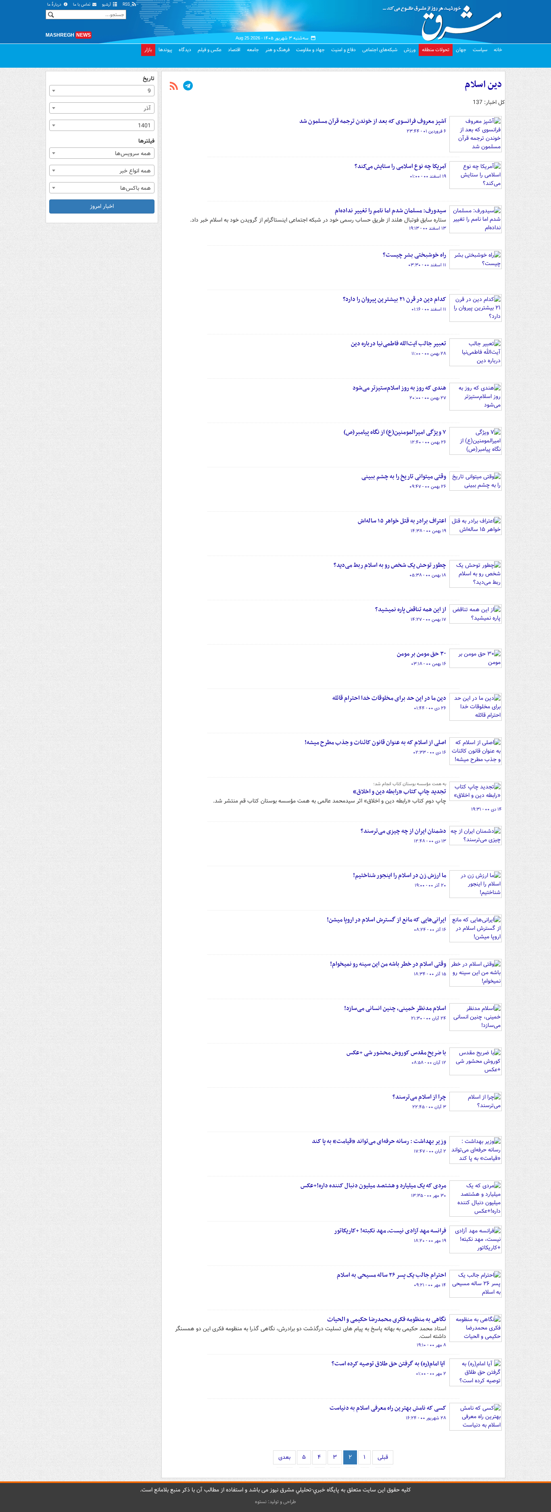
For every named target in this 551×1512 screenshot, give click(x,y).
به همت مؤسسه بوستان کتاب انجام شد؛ (409, 784)
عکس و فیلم (209, 50)
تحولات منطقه (435, 50)
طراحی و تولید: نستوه (275, 1502)
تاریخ (148, 79)
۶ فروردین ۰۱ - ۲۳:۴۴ (426, 131)
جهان (461, 50)
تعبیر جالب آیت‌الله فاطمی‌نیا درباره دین (398, 343)
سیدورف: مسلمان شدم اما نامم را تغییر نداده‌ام (390, 210)
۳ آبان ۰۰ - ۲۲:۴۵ (429, 1107)
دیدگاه (185, 50)
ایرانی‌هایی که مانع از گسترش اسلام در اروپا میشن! (386, 920)
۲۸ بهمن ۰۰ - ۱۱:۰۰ (428, 353)
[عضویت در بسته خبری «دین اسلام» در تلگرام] (188, 86)
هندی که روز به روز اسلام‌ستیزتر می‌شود (399, 388)
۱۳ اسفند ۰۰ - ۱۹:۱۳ (427, 228)
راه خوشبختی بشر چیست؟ (414, 255)
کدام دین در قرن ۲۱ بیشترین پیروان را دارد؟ (394, 299)
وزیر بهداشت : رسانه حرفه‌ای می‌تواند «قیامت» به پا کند (379, 1141)
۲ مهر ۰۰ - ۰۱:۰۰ (431, 1373)
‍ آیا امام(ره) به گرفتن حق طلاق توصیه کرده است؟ (389, 1364)
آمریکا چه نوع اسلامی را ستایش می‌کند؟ (400, 166)
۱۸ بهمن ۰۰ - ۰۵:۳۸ (427, 575)
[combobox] (101, 90)
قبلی (383, 1457)
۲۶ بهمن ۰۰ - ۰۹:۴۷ (427, 486)
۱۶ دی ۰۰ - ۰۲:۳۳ (429, 752)
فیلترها (146, 141)
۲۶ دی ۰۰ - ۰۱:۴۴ (430, 708)
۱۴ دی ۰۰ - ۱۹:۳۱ (486, 809)
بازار (148, 50)
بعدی (284, 1457)
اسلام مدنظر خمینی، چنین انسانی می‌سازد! (395, 1008)
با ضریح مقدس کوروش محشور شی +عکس (396, 1052)
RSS (127, 5)
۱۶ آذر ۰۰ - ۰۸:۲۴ (430, 929)
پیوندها (165, 50)
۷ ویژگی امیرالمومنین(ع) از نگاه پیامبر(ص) (395, 432)
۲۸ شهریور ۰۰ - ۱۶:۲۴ (426, 1418)
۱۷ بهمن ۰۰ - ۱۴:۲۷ (428, 619)
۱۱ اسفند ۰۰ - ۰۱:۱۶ (428, 309)
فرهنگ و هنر (277, 50)
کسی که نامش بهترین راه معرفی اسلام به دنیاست (388, 1408)
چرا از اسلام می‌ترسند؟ (419, 1097)
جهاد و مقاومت (310, 50)
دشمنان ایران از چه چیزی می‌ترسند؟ (403, 831)
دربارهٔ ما (55, 5)
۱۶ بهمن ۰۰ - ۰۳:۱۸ (428, 664)
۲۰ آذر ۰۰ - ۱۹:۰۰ (430, 885)
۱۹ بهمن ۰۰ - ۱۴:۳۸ (428, 531)
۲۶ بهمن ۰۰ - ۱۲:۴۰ (428, 442)
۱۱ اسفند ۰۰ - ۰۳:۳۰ (427, 265)
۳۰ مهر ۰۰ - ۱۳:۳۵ (428, 1195)
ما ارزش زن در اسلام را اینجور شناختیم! (399, 875)
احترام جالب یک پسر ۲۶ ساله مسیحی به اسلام (391, 1275)
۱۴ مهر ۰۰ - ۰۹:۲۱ (430, 1285)
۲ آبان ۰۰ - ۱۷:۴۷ (430, 1151)
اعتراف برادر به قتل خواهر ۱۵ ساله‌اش (402, 521)
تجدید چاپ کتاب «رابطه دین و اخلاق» (399, 791)
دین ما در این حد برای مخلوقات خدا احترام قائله (389, 698)
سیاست (480, 50)
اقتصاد (234, 50)
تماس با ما (82, 5)
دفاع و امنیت (343, 50)
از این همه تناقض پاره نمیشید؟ (410, 609)
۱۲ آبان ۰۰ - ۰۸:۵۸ (428, 1062)
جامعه (253, 50)
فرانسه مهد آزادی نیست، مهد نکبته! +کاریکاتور (390, 1231)
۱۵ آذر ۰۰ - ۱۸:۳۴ (430, 974)
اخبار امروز (102, 206)
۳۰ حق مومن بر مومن (421, 654)
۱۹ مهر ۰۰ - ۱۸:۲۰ (430, 1240)
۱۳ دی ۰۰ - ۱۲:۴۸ (430, 841)
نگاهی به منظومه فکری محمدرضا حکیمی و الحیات (386, 1319)
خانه (498, 50)
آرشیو (107, 5)
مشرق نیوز (444, 20)
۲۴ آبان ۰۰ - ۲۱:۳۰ (428, 1018)
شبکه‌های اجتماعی (379, 50)
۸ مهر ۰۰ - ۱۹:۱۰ (431, 1345)
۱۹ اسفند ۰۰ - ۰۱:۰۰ (428, 176)
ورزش (409, 50)
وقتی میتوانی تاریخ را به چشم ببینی (403, 476)
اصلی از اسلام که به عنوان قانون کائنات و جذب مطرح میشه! (375, 742)
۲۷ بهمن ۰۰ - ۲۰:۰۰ (427, 398)
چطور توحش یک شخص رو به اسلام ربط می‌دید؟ (390, 565)
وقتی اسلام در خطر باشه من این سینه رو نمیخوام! (388, 964)
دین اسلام (483, 85)
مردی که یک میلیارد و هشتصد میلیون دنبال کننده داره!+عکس (373, 1185)
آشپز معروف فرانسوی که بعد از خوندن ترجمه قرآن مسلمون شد (372, 121)
